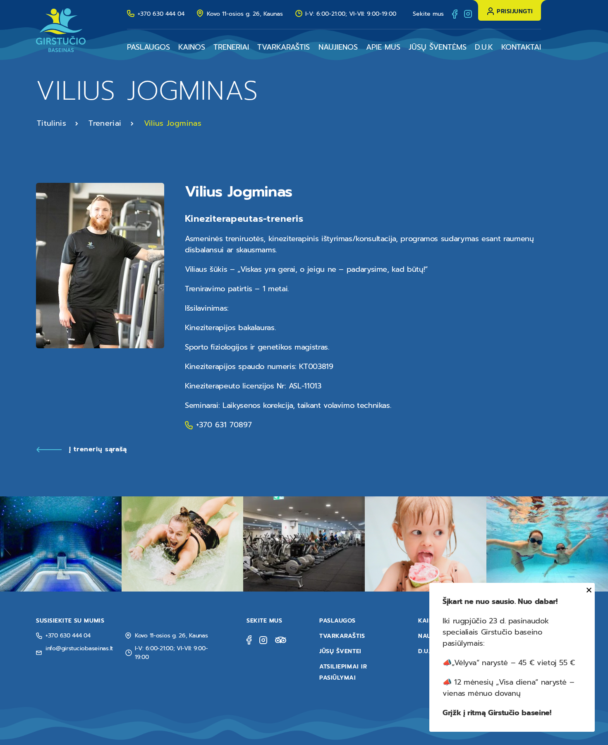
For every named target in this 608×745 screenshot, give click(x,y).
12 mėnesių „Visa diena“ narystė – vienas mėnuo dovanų (508, 687)
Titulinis (51, 123)
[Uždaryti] (587, 590)
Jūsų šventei (340, 651)
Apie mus (383, 47)
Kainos (191, 47)
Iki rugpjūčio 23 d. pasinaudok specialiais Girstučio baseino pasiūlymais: (495, 632)
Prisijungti (515, 11)
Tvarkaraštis (283, 47)
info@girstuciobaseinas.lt (79, 648)
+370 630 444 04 (161, 14)
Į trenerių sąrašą (98, 449)
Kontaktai (521, 47)
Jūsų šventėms (438, 47)
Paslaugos (148, 47)
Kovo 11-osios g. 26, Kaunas (245, 14)
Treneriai (231, 47)
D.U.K (484, 47)
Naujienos (338, 47)
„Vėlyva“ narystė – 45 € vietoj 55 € (513, 662)
